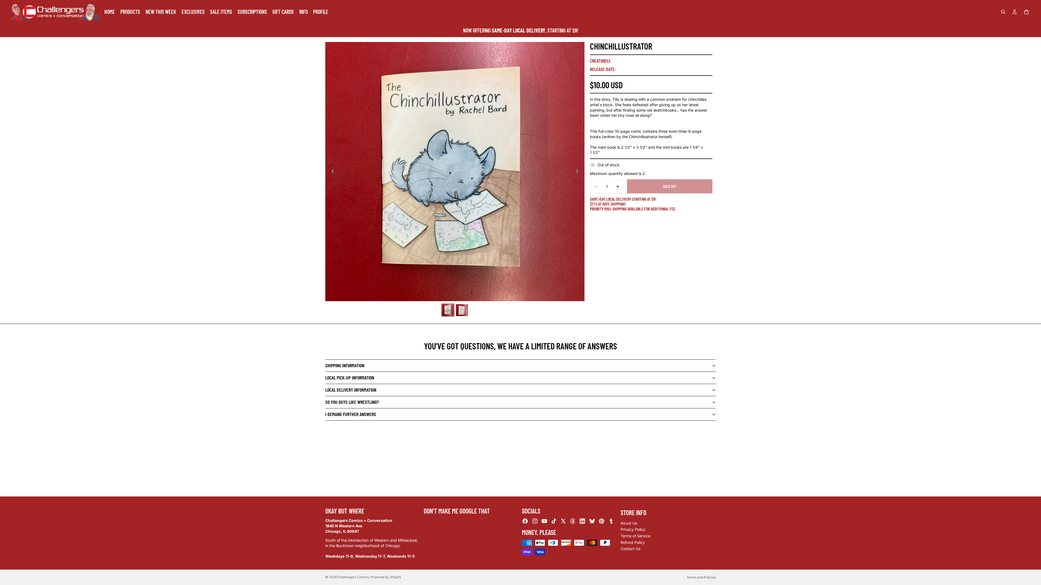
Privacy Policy (633, 529)
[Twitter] (563, 521)
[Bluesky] (592, 521)
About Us (629, 523)
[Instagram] (535, 521)
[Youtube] (544, 521)
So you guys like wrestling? (352, 402)
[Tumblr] (611, 521)
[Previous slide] (331, 172)
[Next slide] (578, 172)
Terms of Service (635, 536)
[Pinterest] (601, 521)
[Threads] (573, 521)
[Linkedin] (582, 521)
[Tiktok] (554, 521)
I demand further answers (350, 414)
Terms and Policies (701, 577)
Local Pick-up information (349, 378)
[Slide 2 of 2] (462, 310)
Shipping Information (344, 365)
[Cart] (1026, 12)
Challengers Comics (353, 577)
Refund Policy (633, 542)
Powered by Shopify (385, 577)
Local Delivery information (350, 390)
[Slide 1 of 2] (448, 310)
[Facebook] (525, 521)
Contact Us (630, 548)
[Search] (1003, 12)
